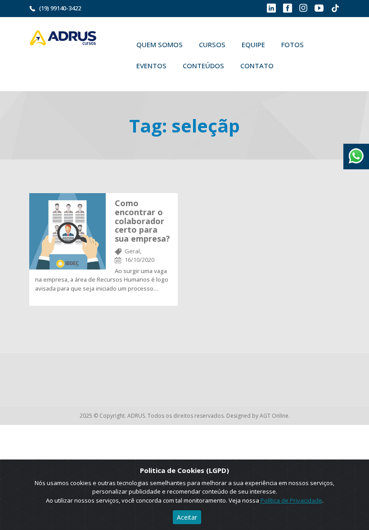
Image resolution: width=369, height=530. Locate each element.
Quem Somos (159, 44)
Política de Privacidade (291, 500)
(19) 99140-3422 (60, 8)
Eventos (151, 65)
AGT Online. (275, 416)
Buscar (294, 65)
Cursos (212, 44)
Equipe (253, 44)
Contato (257, 65)
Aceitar (187, 517)
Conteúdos (203, 65)
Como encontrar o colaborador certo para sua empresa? (142, 221)
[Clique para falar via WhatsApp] (356, 153)
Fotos (292, 44)
